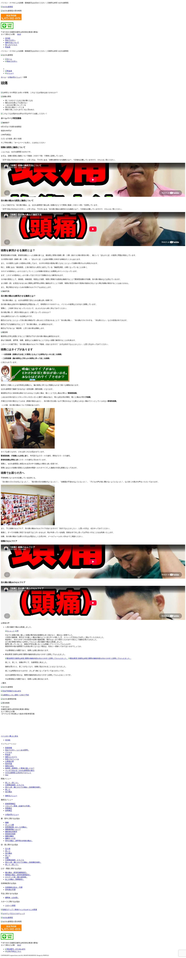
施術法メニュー (11, 796)
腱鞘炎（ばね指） (12, 897)
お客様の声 (9, 761)
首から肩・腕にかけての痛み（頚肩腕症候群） (23, 787)
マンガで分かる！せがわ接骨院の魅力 (19, 770)
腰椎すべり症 (10, 838)
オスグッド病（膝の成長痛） (16, 877)
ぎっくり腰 (9, 825)
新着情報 (8, 748)
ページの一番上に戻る (9, 736)
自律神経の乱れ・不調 (13, 887)
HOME (7, 38)
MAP (19, 34)
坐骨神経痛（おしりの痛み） (16, 827)
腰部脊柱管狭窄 (11, 831)
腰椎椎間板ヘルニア (13, 829)
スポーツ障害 (10, 905)
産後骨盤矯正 (10, 804)
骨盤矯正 (8, 808)
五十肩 (7, 849)
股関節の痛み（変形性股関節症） (18, 875)
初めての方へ (10, 40)
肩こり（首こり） (12, 783)
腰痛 (7, 822)
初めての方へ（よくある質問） (17, 750)
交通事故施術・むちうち (14, 785)
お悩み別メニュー (12, 814)
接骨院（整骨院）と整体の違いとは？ (19, 768)
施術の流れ (9, 766)
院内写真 (8, 764)
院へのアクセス (11, 45)
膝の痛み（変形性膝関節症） (16, 872)
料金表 (7, 47)
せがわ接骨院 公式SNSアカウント (18, 773)
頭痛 (7, 858)
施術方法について (12, 42)
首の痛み (8, 792)
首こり (7, 855)
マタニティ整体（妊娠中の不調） (18, 806)
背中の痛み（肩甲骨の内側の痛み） (19, 841)
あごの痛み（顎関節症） (14, 879)
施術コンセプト (11, 757)
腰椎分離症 (9, 836)
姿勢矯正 (8, 810)
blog (6, 775)
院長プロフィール (12, 759)
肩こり (7, 789)
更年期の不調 (10, 889)
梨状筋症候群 (10, 834)
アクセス (8, 752)
